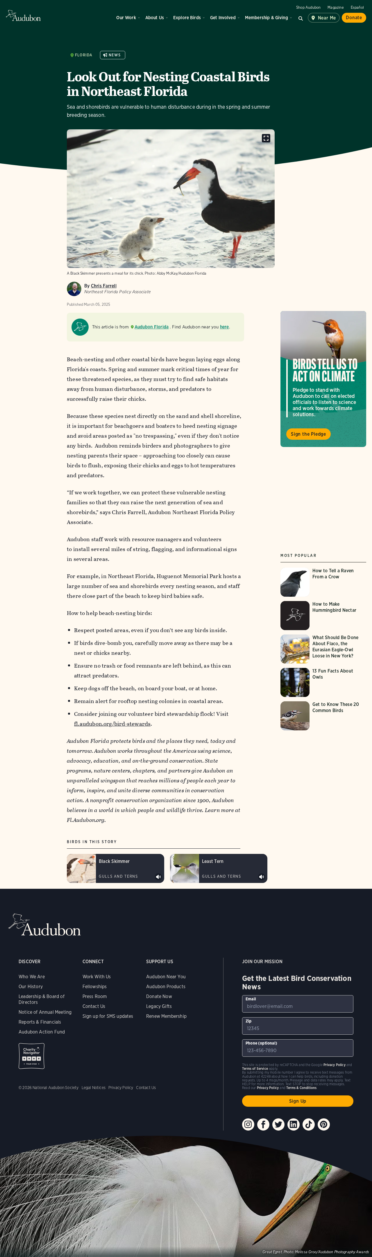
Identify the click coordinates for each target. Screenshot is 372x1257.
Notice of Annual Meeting (45, 1012)
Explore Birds (187, 17)
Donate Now (159, 996)
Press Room (95, 996)
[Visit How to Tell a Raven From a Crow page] (324, 582)
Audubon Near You (166, 976)
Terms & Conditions (301, 1088)
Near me (327, 18)
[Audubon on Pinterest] (324, 1124)
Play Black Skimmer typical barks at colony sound (158, 876)
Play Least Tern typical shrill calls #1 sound (261, 876)
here (224, 327)
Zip (249, 1021)
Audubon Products (165, 986)
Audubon (23, 15)
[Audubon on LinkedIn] (293, 1124)
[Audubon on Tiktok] (309, 1124)
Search (301, 18)
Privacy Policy (120, 1087)
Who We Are (32, 976)
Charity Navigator (31, 1056)
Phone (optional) (261, 1043)
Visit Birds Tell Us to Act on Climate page (323, 379)
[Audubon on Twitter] (278, 1124)
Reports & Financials (40, 1022)
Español (357, 7)
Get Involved (223, 17)
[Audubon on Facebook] (263, 1124)
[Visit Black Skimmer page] (115, 868)
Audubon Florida (152, 327)
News (115, 55)
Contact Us (94, 1006)
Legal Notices (93, 1087)
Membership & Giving (266, 17)
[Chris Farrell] (74, 289)
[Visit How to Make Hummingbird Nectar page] (324, 615)
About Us (154, 17)
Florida (83, 55)
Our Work (126, 17)
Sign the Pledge (308, 434)
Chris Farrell (104, 286)
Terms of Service (255, 1068)
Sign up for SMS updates (108, 1016)
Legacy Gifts (159, 1006)
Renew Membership (166, 1016)
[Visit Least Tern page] (218, 868)
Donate (354, 17)
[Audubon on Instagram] (248, 1124)
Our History (31, 986)
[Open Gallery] (266, 138)
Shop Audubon (308, 7)
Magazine (336, 7)
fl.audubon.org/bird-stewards (112, 724)
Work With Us (97, 976)
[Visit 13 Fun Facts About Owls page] (324, 682)
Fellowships (95, 986)
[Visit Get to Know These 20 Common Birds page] (324, 715)
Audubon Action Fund (42, 1032)
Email (251, 999)
